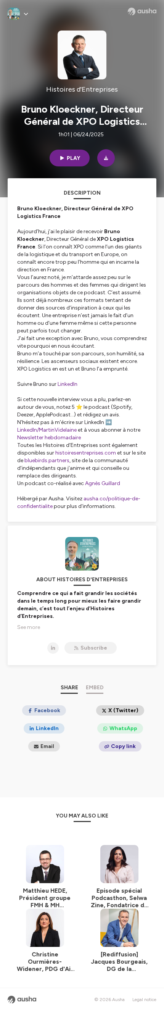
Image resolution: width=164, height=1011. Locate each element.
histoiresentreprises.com (85, 453)
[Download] (106, 158)
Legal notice (144, 999)
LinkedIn (67, 384)
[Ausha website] (142, 11)
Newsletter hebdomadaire (49, 437)
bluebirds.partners (46, 460)
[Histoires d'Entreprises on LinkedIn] (53, 648)
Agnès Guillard (102, 483)
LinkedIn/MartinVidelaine (47, 430)
